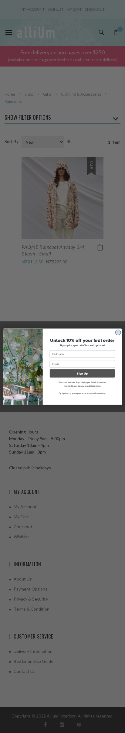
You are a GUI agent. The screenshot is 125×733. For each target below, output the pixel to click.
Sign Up (82, 373)
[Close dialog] (118, 332)
